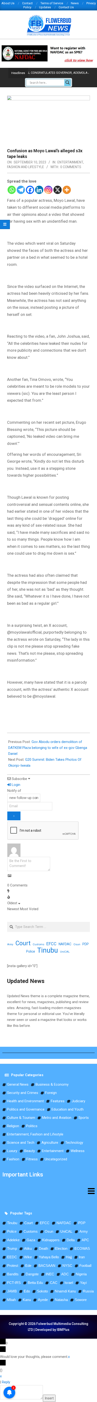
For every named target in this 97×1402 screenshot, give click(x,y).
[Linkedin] (39, 190)
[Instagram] (48, 190)
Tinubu (47, 950)
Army (10, 944)
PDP (85, 944)
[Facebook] (30, 190)
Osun (76, 944)
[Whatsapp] (12, 190)
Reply (6, 1382)
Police (30, 951)
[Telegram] (21, 190)
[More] (67, 190)
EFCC (51, 943)
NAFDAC (65, 944)
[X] (57, 190)
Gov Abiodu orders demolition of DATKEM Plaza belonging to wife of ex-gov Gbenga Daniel (47, 748)
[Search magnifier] (67, 82)
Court (23, 943)
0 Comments (70, 167)
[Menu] (48, 1191)
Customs (38, 944)
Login (15, 785)
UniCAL (65, 951)
